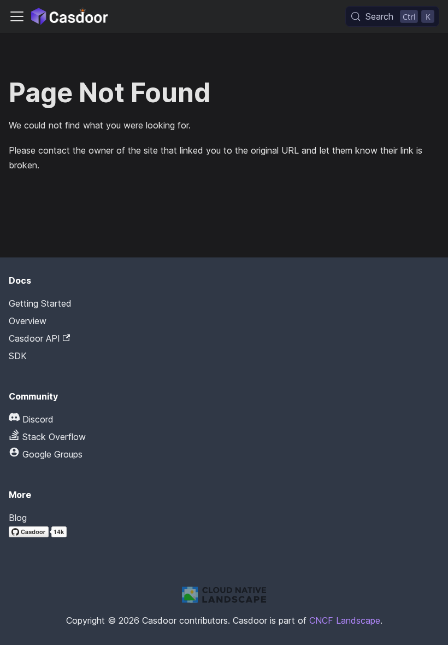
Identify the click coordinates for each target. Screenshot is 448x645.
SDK (18, 355)
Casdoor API (34, 338)
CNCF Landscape (344, 620)
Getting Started (40, 303)
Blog (18, 517)
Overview (27, 320)
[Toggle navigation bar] (17, 16)
